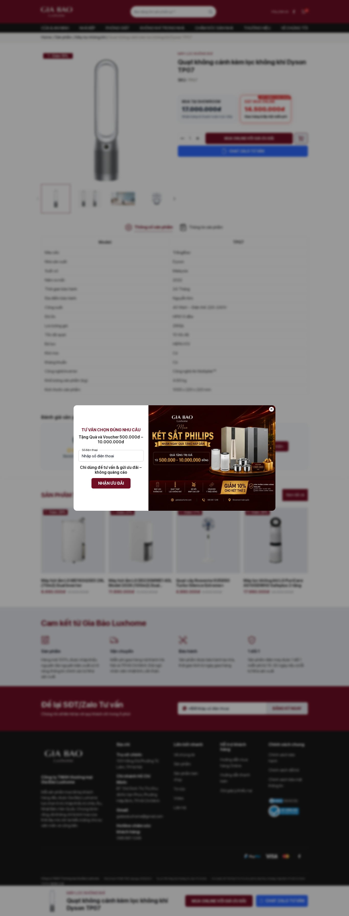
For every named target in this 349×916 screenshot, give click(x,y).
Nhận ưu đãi (111, 483)
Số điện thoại (90, 450)
